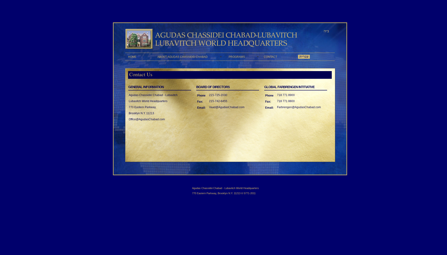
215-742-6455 (218, 101)
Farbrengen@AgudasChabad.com (299, 107)
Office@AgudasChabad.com (147, 119)
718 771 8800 (286, 101)
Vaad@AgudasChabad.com (226, 107)
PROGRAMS (243, 57)
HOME (140, 57)
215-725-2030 (218, 95)
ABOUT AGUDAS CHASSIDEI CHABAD (190, 57)
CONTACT (278, 57)
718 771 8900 (286, 95)
